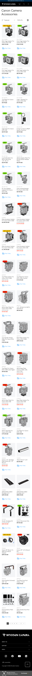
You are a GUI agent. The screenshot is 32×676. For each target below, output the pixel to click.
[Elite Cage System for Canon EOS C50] (8, 31)
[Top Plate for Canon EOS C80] (23, 420)
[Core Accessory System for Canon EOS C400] (23, 209)
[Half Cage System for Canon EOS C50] (23, 60)
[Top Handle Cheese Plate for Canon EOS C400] (8, 327)
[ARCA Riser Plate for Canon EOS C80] (8, 390)
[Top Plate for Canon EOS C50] (8, 89)
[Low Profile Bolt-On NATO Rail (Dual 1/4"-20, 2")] (8, 148)
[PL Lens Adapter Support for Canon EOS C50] (8, 178)
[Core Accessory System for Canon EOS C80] (23, 236)
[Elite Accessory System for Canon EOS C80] (8, 236)
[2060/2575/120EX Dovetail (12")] (8, 481)
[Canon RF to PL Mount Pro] (23, 540)
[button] (24, 4)
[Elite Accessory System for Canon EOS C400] (8, 209)
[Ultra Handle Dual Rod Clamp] (23, 599)
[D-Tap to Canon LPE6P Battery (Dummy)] (23, 118)
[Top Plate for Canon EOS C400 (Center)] (23, 266)
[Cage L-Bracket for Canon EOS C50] (23, 89)
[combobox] (10, 20)
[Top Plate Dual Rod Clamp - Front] (23, 570)
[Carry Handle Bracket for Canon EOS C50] (23, 178)
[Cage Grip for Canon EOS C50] (8, 118)
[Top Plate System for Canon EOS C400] (8, 266)
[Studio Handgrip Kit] (8, 511)
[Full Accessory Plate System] (8, 599)
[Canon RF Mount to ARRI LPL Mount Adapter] (8, 540)
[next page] (24, 623)
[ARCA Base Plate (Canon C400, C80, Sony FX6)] (23, 358)
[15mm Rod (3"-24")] (23, 449)
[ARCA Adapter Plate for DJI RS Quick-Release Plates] (23, 148)
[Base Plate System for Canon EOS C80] (23, 390)
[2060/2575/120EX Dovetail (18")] (23, 481)
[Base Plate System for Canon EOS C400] (23, 327)
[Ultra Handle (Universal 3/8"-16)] (8, 570)
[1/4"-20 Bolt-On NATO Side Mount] (23, 297)
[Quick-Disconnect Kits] (23, 511)
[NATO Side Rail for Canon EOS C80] (8, 420)
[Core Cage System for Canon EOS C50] (23, 31)
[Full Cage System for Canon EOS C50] (8, 60)
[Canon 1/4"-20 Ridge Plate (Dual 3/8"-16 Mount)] (8, 449)
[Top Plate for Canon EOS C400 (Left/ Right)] (8, 358)
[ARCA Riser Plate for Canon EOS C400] (8, 297)
